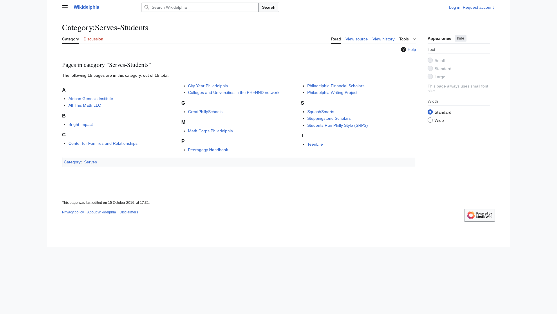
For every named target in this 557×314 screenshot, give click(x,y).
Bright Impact (80, 124)
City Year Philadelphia (208, 85)
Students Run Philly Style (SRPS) (337, 125)
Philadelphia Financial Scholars (335, 85)
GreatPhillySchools (205, 111)
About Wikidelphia (101, 212)
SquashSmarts (320, 111)
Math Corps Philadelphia (210, 131)
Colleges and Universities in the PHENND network (233, 92)
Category (72, 162)
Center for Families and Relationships (103, 143)
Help (412, 49)
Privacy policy (73, 212)
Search (269, 7)
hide (460, 38)
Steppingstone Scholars (329, 118)
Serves (90, 162)
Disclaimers (129, 212)
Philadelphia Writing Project (332, 92)
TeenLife (315, 144)
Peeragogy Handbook (208, 149)
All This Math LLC (84, 105)
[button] (65, 7)
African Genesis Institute (90, 98)
